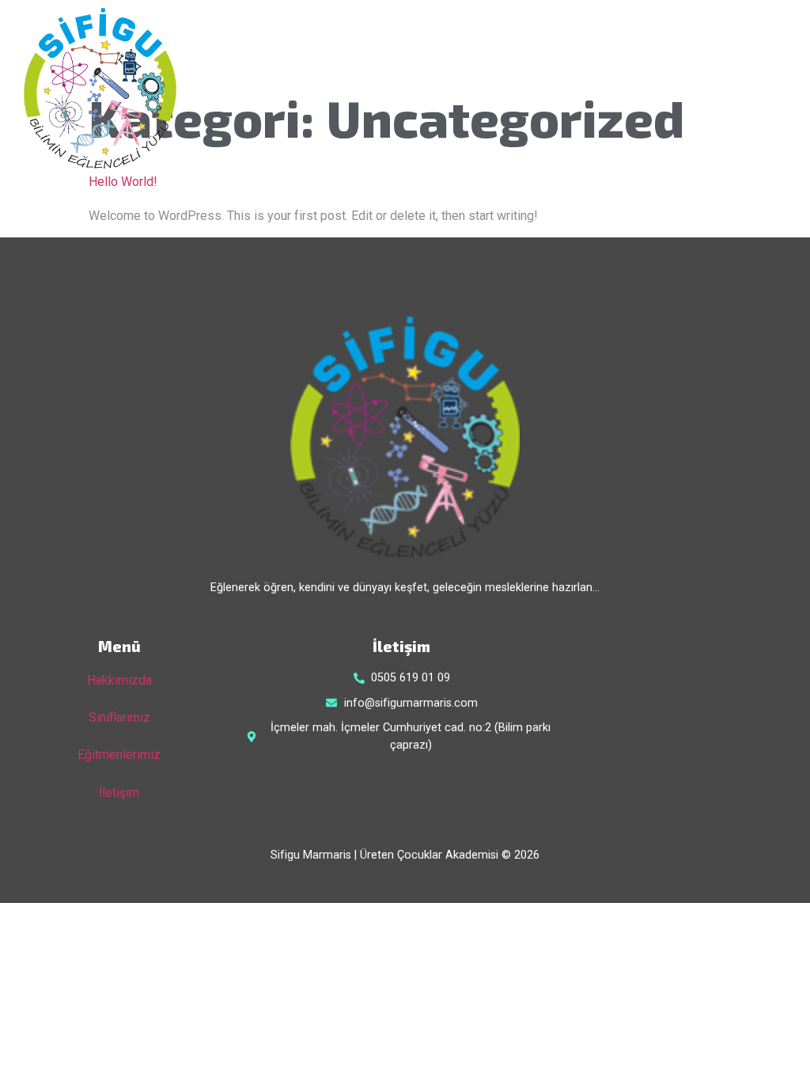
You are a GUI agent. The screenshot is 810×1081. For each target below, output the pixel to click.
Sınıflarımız (119, 717)
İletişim (119, 792)
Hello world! (123, 181)
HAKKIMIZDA (492, 91)
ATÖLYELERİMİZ (607, 91)
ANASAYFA (389, 91)
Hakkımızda (119, 680)
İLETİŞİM (712, 91)
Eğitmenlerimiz (119, 754)
